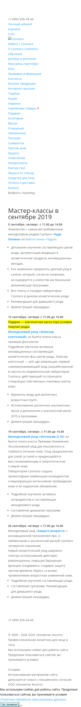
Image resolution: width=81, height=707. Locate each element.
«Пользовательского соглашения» (46, 670)
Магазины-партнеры (23, 64)
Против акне (17, 148)
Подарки (14, 113)
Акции (12, 98)
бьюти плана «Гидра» (41, 239)
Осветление (16, 158)
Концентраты (18, 163)
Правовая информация (24, 74)
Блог (11, 69)
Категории (15, 118)
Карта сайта (33, 625)
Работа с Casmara (20, 44)
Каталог (15, 625)
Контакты (15, 79)
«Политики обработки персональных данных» (33, 699)
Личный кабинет (20, 24)
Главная (14, 93)
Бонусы (13, 188)
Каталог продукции (22, 83)
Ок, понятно (9, 704)
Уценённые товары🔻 (24, 108)
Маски (12, 123)
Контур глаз (16, 168)
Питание (14, 138)
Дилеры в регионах (22, 59)
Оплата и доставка (21, 183)
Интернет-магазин (21, 88)
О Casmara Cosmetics (23, 49)
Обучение (15, 54)
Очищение (16, 128)
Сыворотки (16, 143)
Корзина (14, 29)
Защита (13, 153)
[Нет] (20, 705)
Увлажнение (17, 133)
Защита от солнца (21, 173)
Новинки (14, 103)
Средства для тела (21, 178)
